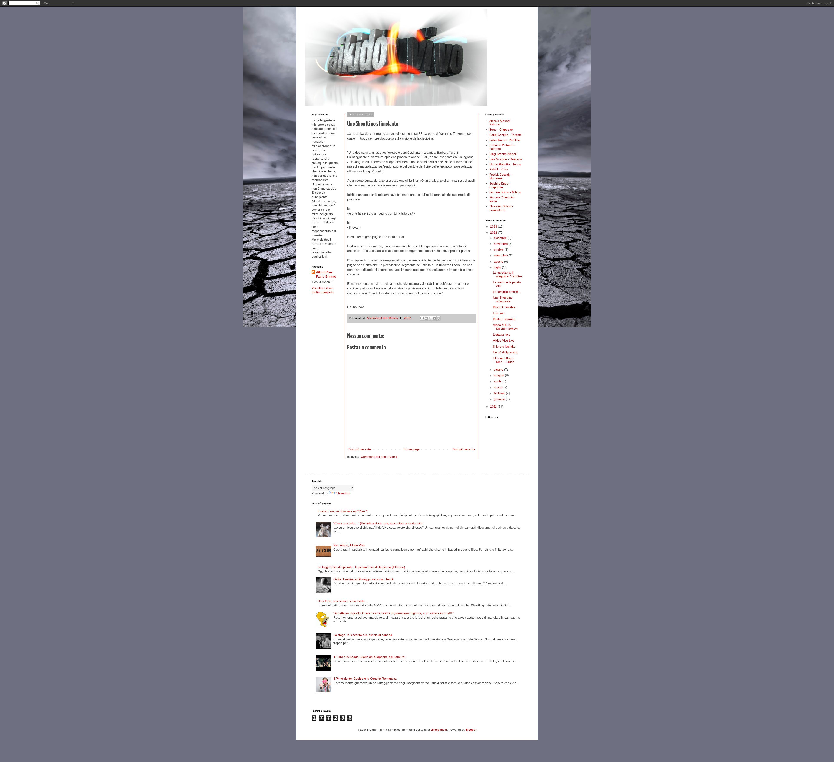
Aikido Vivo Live (504, 340)
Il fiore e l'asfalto (504, 346)
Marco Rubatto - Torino (505, 164)
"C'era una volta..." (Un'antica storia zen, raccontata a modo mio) (378, 523)
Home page (412, 449)
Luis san (499, 313)
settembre (501, 255)
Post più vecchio (463, 449)
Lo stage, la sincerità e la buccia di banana (362, 635)
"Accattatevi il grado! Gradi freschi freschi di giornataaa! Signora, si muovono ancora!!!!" (393, 613)
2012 (494, 232)
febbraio (500, 393)
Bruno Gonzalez (504, 307)
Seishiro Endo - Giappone (499, 185)
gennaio (500, 399)
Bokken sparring (504, 319)
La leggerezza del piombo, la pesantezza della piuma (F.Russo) (361, 567)
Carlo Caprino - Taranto (505, 134)
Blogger (471, 729)
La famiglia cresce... (507, 291)
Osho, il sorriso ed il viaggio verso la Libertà (363, 579)
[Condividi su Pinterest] (438, 318)
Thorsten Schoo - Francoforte (501, 208)
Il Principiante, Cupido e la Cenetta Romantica (365, 678)
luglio (498, 267)
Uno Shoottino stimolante (503, 299)
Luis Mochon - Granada (505, 159)
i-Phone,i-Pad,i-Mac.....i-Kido (503, 360)
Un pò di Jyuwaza (505, 352)
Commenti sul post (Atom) (379, 456)
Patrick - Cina (498, 169)
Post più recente (359, 449)
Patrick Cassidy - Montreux (500, 176)
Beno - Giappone (501, 129)
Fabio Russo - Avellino (504, 140)
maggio (499, 375)
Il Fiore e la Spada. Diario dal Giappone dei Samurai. (369, 657)
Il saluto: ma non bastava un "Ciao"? (343, 511)
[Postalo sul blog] (426, 318)
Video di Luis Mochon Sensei (505, 326)
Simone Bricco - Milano (505, 192)
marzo (498, 387)
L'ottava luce (501, 334)
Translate (344, 493)
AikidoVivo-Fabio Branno (326, 274)
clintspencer (439, 729)
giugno (499, 369)
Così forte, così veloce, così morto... (342, 601)
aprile (498, 381)
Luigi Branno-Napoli (502, 154)
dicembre (501, 238)
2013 (494, 226)
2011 (494, 406)
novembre (501, 243)
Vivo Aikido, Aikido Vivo (349, 545)
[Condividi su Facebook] (434, 318)
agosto (499, 261)
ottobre (499, 249)
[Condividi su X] (430, 318)
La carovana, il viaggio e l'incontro (507, 274)
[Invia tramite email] (422, 318)
